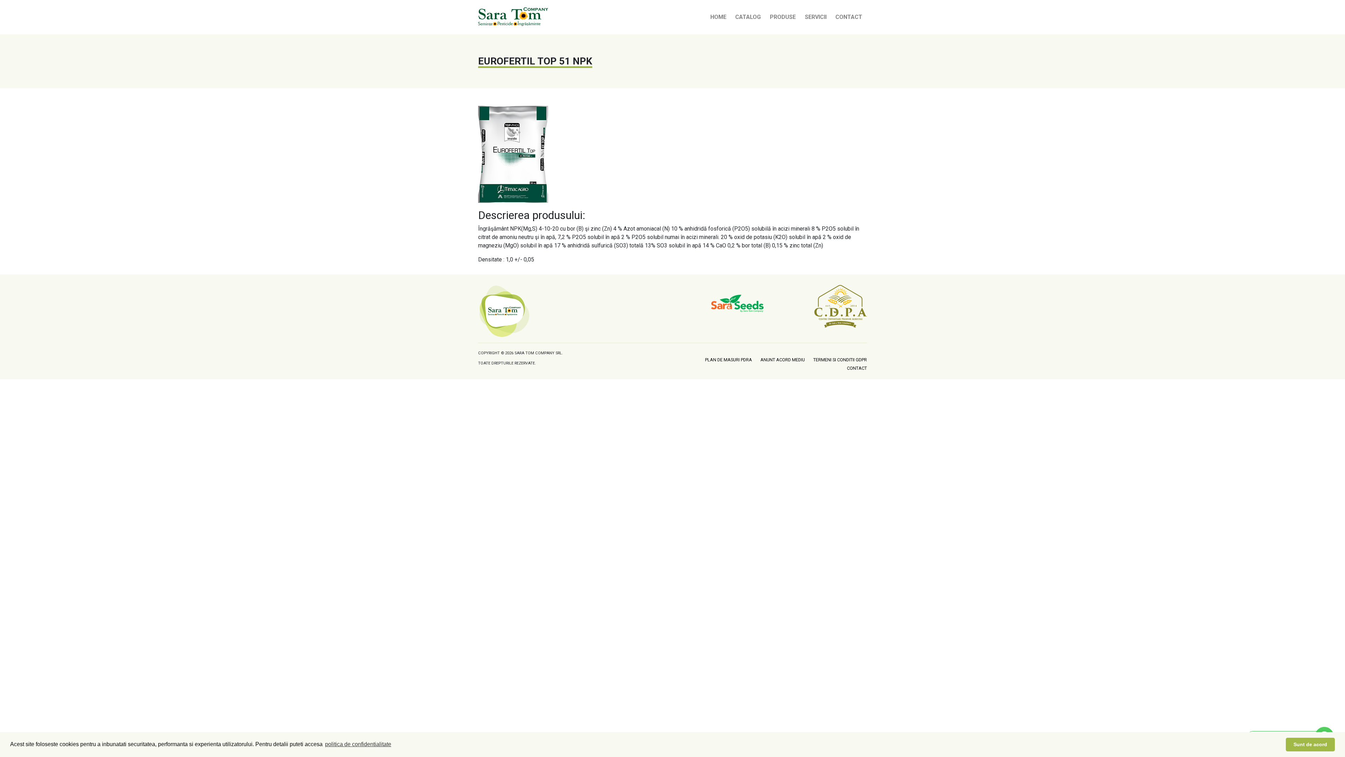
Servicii (816, 17)
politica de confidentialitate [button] (358, 744)
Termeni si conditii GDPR (840, 359)
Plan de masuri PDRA (728, 359)
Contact (848, 17)
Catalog (748, 17)
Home (718, 17)
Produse (783, 17)
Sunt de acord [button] (1310, 744)
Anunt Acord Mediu (782, 359)
